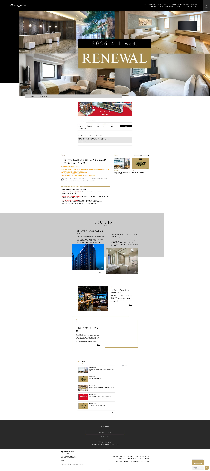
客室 (152, 6)
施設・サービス (161, 6)
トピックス (188, 6)
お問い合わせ (121, 458)
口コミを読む (194, 6)
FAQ (183, 6)
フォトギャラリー (177, 6)
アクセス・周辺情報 (169, 6)
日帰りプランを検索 (82, 128)
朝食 (155, 6)
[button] (202, 98)
